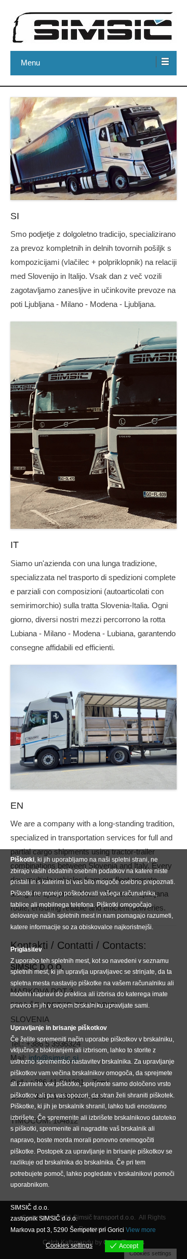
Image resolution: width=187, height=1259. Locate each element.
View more (141, 1230)
